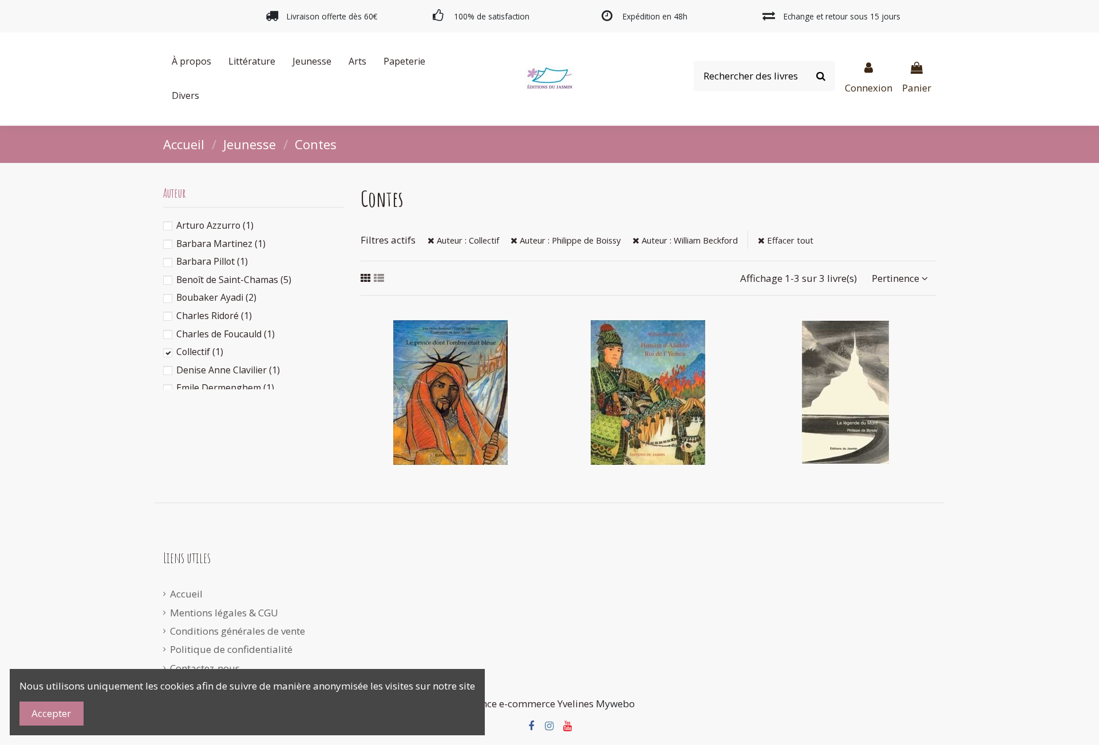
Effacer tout (789, 240)
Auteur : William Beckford (688, 240)
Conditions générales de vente (237, 631)
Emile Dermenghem (225, 387)
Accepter (51, 713)
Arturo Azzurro (215, 225)
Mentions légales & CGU (224, 612)
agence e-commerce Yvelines (529, 703)
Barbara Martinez (221, 243)
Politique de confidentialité (231, 649)
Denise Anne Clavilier (228, 370)
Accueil (186, 593)
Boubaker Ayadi (216, 297)
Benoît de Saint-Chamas (233, 279)
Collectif (199, 351)
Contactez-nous (205, 668)
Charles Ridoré (214, 315)
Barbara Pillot (212, 261)
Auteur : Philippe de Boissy (568, 240)
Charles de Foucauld (225, 334)
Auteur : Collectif (466, 240)
